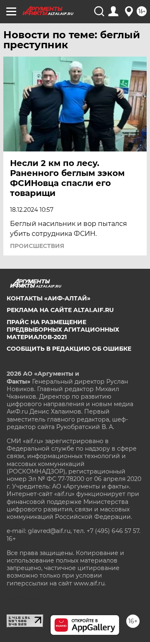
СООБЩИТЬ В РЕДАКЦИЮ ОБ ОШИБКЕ (69, 348)
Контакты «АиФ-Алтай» (48, 298)
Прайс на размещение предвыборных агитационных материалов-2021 (63, 329)
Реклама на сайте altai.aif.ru (60, 310)
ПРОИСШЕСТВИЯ (37, 246)
